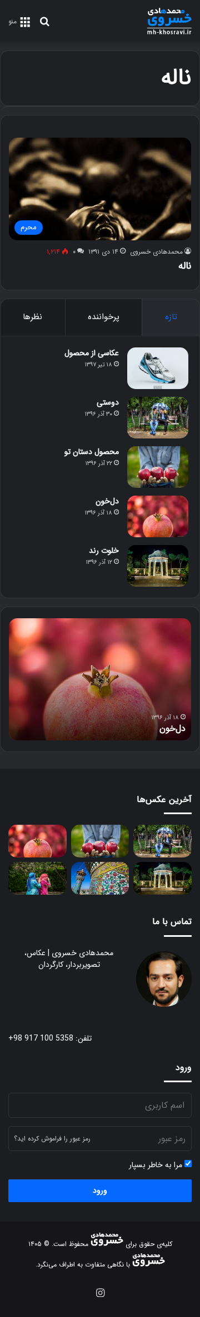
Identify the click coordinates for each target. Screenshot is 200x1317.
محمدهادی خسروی (156, 251)
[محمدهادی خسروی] (169, 21)
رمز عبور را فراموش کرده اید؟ (52, 1138)
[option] (100, 679)
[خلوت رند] (157, 566)
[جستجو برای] (44, 25)
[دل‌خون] (157, 516)
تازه (171, 317)
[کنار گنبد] (100, 878)
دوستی (108, 402)
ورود (100, 1190)
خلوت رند (104, 550)
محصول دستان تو (91, 452)
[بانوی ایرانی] (37, 878)
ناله (184, 266)
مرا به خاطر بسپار (156, 1165)
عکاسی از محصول (91, 353)
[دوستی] (157, 417)
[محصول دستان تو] (157, 467)
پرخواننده (103, 317)
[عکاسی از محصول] (157, 368)
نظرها (32, 317)
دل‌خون (107, 501)
